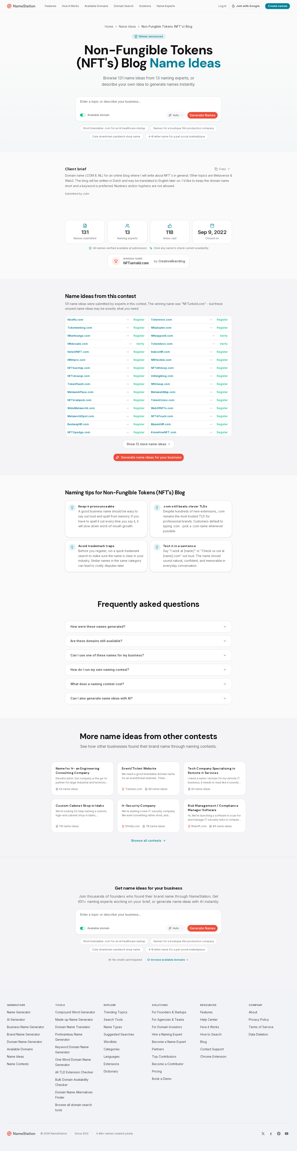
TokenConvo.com (162, 400)
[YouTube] (286, 1133)
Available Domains (96, 6)
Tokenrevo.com (161, 319)
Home (109, 26)
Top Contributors (164, 1056)
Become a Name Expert (169, 1042)
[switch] (82, 115)
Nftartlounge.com (78, 335)
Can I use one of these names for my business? (107, 655)
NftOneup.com (160, 384)
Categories (112, 1049)
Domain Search (123, 6)
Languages (112, 1056)
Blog (203, 1042)
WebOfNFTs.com (162, 408)
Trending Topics (115, 1012)
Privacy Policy (259, 1019)
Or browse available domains (166, 959)
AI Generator (16, 1019)
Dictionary (111, 1071)
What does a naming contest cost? (97, 684)
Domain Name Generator (24, 1042)
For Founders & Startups (169, 1012)
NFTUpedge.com (78, 432)
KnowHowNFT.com (163, 432)
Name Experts (166, 6)
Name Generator (19, 1012)
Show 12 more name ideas (146, 444)
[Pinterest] (278, 1133)
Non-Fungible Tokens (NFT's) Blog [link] (167, 26)
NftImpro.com (76, 359)
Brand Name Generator (23, 1034)
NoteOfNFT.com (78, 351)
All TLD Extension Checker (74, 1072)
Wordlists (110, 1042)
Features (50, 6)
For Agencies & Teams (168, 1019)
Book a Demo (162, 1079)
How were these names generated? (97, 626)
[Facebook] (270, 1133)
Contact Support (212, 1049)
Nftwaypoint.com (162, 335)
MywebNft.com (161, 424)
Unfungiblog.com (162, 376)
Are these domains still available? (96, 641)
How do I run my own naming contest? (99, 669)
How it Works (70, 6)
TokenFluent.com (78, 384)
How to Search (211, 1034)
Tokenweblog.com (79, 327)
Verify (224, 335)
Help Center (209, 1019)
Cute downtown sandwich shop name (116, 136)
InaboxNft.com (160, 351)
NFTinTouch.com (162, 416)
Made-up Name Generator (74, 1019)
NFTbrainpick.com (79, 400)
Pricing (157, 1071)
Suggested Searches (119, 1034)
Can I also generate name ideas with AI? (101, 698)
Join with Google (248, 6)
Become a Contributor (168, 1064)
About (253, 1012)
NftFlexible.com (161, 359)
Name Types (113, 1027)
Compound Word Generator (75, 1012)
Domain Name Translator (72, 1027)
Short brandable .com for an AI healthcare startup (114, 128)
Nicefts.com (75, 319)
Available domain (98, 115)
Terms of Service (261, 1027)
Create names (277, 6)
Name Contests (18, 1064)
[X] (263, 1133)
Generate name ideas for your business (151, 457)
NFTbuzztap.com (78, 368)
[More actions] (127, 319)
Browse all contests (146, 840)
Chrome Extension (213, 1056)
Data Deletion (258, 1034)
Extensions (111, 1064)
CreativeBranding (172, 261)
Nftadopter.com (161, 327)
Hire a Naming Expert (167, 1034)
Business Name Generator (25, 1027)
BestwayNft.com (78, 424)
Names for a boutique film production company (184, 128)
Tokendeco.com (161, 343)
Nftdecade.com (77, 343)
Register (139, 319)
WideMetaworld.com (81, 408)
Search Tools (113, 1019)
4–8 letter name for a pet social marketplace (176, 136)
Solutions (145, 6)
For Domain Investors (167, 1027)
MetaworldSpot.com (80, 416)
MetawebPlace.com (80, 392)
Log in (222, 6)
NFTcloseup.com (78, 376)
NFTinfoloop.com (162, 368)
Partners (158, 1049)
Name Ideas (127, 26)
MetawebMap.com (163, 392)
